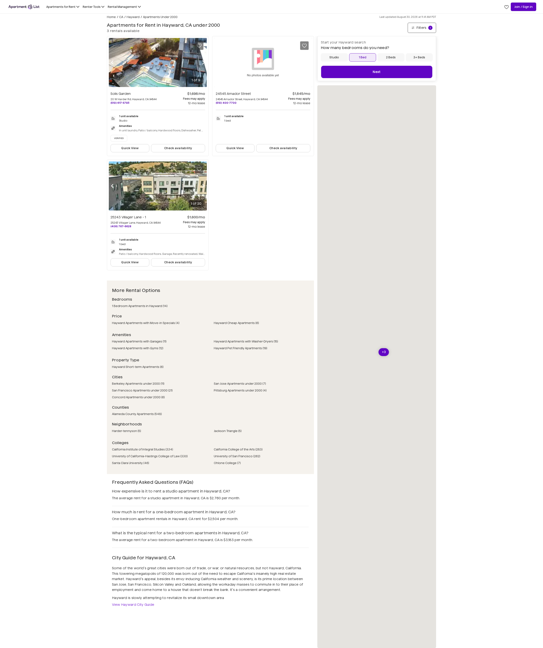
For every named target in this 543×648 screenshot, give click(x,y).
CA (121, 17)
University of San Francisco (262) (237, 456)
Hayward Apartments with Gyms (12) (137, 348)
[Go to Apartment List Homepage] (24, 7)
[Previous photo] (112, 62)
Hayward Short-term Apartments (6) (138, 367)
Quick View (130, 148)
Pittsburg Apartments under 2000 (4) (240, 390)
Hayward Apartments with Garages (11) (139, 341)
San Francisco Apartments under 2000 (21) (142, 390)
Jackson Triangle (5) (228, 431)
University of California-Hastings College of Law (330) (150, 456)
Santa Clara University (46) (130, 463)
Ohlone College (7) (227, 463)
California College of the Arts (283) (238, 449)
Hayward (133, 17)
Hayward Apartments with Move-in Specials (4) (145, 323)
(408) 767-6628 (121, 226)
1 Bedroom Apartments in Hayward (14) (140, 306)
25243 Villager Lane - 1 (128, 217)
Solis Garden (121, 93)
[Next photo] (203, 62)
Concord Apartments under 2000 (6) (138, 397)
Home (111, 17)
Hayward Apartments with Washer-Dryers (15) (246, 341)
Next (377, 72)
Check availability (178, 148)
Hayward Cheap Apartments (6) (236, 323)
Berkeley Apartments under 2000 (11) (138, 383)
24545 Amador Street (233, 93)
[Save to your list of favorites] (199, 45)
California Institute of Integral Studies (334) (142, 449)
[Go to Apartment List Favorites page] (506, 6)
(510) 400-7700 (226, 102)
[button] (383, 352)
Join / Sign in (523, 6)
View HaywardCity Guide (133, 604)
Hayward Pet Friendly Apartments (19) (240, 348)
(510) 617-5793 (120, 102)
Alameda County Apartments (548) (137, 414)
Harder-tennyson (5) (126, 431)
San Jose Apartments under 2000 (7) (240, 383)
